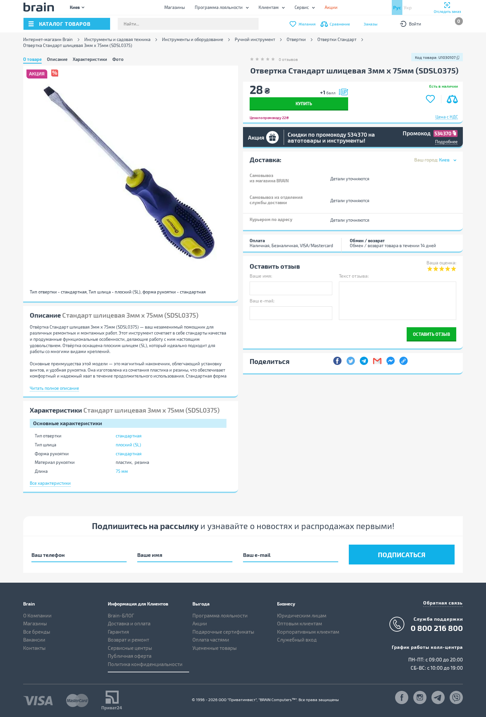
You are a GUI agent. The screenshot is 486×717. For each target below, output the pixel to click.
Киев (75, 7)
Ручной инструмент (255, 39)
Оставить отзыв (431, 334)
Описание (57, 59)
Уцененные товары (214, 648)
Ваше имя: (261, 276)
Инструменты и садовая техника (117, 39)
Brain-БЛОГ (121, 615)
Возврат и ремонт (128, 640)
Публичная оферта (129, 656)
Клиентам (269, 7)
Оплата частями (210, 640)
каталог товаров (65, 24)
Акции (199, 623)
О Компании (37, 615)
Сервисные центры (130, 648)
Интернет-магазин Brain (48, 39)
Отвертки (296, 39)
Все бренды (36, 632)
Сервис (302, 7)
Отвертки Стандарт (336, 39)
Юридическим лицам (301, 615)
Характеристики (90, 59)
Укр (408, 7)
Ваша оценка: (441, 262)
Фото (118, 59)
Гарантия (118, 632)
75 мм (122, 471)
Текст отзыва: (354, 276)
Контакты (34, 648)
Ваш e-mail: (262, 300)
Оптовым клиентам (299, 623)
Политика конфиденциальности (145, 664)
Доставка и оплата (129, 623)
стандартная (129, 435)
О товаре (32, 59)
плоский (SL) (128, 444)
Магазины (174, 7)
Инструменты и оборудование (192, 39)
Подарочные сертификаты (223, 632)
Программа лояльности (219, 7)
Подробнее (446, 141)
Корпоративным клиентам (308, 632)
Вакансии (34, 640)
